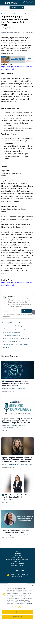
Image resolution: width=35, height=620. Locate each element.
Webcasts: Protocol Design (10, 338)
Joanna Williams (8, 500)
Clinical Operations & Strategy (11, 335)
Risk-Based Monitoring (9, 329)
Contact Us (17, 555)
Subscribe (26, 311)
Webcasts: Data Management (18, 323)
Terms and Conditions (17, 564)
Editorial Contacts (17, 557)
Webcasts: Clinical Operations (11, 332)
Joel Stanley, (22, 425)
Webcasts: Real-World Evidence (12, 341)
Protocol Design (24, 338)
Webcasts (4, 323)
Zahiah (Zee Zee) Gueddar (19, 388)
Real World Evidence (8, 344)
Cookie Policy (29, 603)
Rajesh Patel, (8, 388)
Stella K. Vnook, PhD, (10, 464)
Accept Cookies (17, 617)
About (17, 551)
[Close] (33, 586)
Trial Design (6, 347)
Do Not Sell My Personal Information (17, 559)
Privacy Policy (17, 562)
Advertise (18, 553)
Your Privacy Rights (17, 607)
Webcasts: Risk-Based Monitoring (12, 326)
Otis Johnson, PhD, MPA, (11, 425)
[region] (17, 601)
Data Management (23, 329)
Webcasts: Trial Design (22, 344)
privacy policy (6, 316)
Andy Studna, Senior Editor (10, 427)
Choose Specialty (15, 7)
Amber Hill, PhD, (9, 535)
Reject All (17, 612)
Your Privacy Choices (17, 566)
